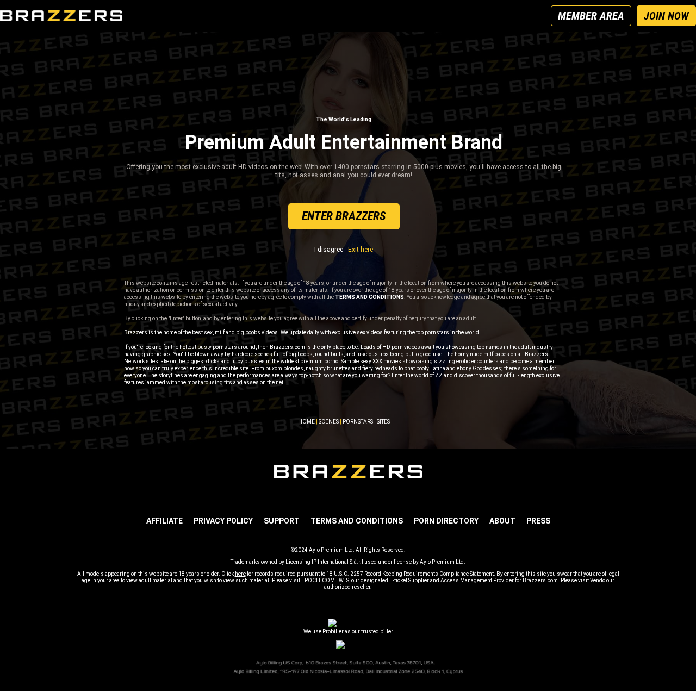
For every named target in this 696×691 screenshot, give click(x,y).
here (240, 574)
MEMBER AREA (591, 15)
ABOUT (502, 520)
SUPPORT (282, 520)
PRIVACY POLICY (223, 520)
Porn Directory (446, 520)
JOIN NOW (666, 15)
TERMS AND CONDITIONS (356, 520)
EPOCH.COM (318, 580)
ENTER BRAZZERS (344, 216)
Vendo (597, 580)
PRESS (538, 520)
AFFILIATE (164, 520)
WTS (344, 580)
